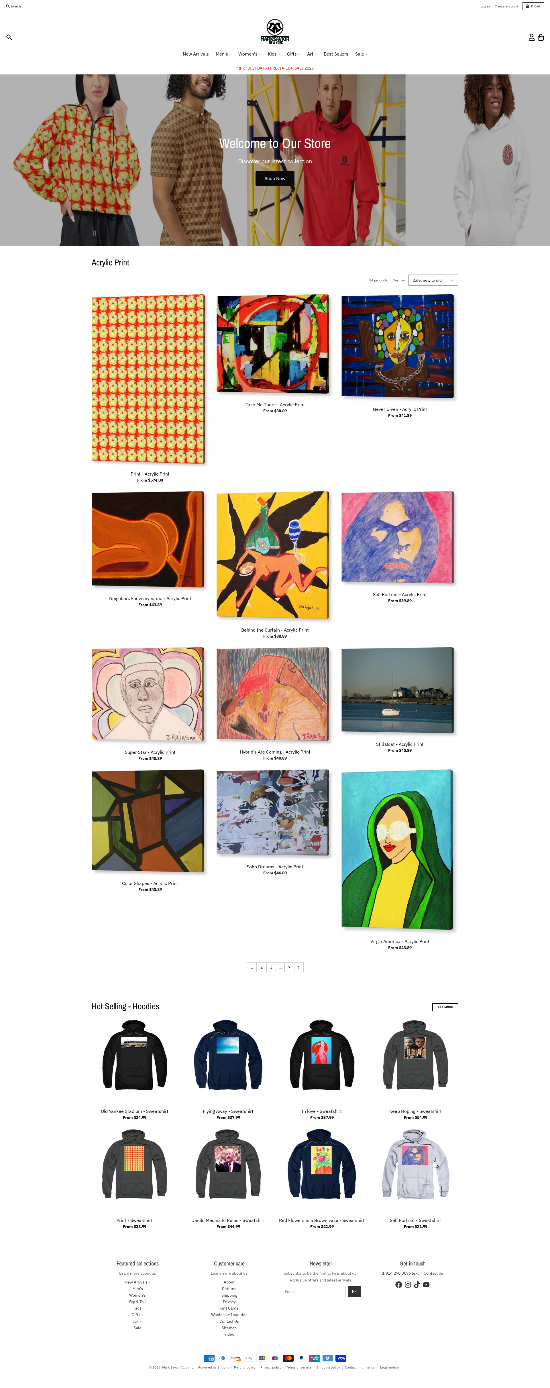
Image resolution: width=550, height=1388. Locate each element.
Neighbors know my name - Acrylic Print (150, 598)
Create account (506, 6)
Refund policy (245, 1367)
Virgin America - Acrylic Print (399, 941)
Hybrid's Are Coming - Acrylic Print (275, 752)
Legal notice (389, 1367)
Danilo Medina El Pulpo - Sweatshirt (228, 1220)
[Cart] (540, 37)
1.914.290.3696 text (400, 1273)
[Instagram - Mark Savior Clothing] (407, 1284)
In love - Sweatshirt (322, 1111)
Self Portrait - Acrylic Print (400, 594)
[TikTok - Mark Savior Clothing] (417, 1284)
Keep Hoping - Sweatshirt (415, 1111)
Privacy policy (270, 1367)
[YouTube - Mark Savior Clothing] (426, 1284)
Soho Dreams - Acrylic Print (275, 867)
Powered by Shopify (213, 1367)
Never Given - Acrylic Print (400, 409)
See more (445, 1007)
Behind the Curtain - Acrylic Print (275, 630)
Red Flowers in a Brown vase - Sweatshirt (322, 1220)
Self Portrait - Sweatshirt (415, 1220)
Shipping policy (328, 1367)
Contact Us (433, 1273)
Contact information (360, 1367)
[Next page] (298, 967)
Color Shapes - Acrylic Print (150, 883)
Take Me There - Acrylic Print (275, 404)
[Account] (531, 37)
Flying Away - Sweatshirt (228, 1111)
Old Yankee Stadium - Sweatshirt (134, 1111)
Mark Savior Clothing (177, 1367)
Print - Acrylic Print (150, 474)
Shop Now (275, 178)
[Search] (9, 37)
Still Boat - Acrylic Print (400, 744)
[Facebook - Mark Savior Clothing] (398, 1284)
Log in (485, 6)
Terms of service (299, 1367)
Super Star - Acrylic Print (150, 752)
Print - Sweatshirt (134, 1220)
